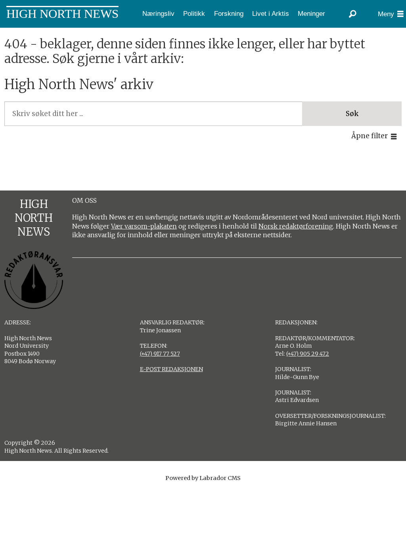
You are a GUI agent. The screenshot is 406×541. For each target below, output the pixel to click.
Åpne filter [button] (369, 135)
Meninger (311, 13)
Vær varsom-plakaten (144, 226)
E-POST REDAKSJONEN (171, 369)
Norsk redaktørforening (296, 226)
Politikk (194, 13)
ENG (31, 33)
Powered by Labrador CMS (203, 478)
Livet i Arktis (270, 13)
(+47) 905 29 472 (307, 353)
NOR (9, 33)
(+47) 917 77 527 (160, 353)
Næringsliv (158, 13)
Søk (352, 113)
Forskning (228, 13)
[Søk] (352, 14)
